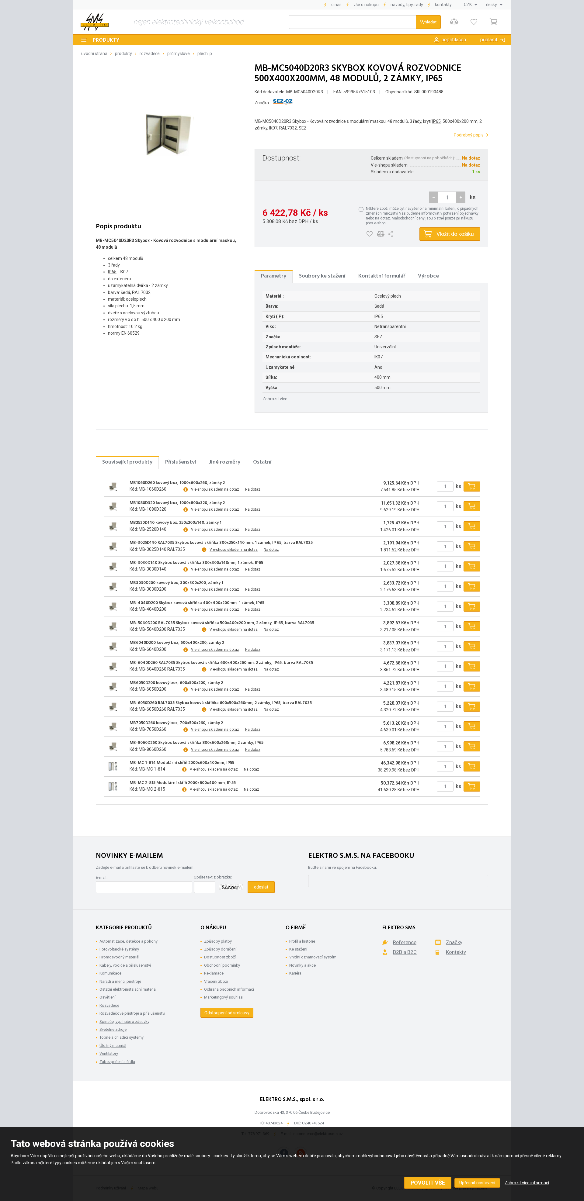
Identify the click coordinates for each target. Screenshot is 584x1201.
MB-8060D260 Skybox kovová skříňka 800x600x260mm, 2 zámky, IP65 (196, 743)
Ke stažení (298, 949)
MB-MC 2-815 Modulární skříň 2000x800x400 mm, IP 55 (183, 783)
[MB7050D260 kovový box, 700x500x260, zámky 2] (113, 726)
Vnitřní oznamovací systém (312, 957)
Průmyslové (178, 53)
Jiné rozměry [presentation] (224, 462)
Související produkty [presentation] (127, 462)
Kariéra (295, 973)
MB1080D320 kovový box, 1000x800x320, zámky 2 (177, 503)
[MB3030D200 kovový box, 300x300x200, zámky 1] (113, 586)
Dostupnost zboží (220, 957)
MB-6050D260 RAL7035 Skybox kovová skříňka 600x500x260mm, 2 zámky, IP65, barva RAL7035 (221, 703)
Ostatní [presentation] (262, 462)
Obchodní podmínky (222, 965)
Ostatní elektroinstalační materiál (128, 989)
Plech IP (204, 53)
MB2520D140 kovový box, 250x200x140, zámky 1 (175, 523)
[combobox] (470, 4)
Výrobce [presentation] (428, 276)
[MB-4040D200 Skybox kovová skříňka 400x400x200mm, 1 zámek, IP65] (113, 606)
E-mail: (101, 877)
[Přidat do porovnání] (381, 234)
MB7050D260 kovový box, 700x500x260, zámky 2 (176, 723)
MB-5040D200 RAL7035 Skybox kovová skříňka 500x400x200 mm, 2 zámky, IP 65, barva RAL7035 (222, 623)
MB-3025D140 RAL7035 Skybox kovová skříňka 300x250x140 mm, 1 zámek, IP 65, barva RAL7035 (221, 543)
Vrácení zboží (216, 981)
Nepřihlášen (454, 40)
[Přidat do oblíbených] (369, 234)
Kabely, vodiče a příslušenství (125, 965)
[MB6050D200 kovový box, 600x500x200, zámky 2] (113, 686)
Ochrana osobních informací (229, 989)
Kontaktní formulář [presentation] (381, 276)
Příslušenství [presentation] (180, 462)
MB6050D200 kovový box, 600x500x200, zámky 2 (176, 683)
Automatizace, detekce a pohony (128, 941)
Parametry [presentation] (273, 276)
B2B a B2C (405, 952)
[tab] (274, 276)
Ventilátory (108, 1053)
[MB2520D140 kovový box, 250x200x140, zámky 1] (113, 526)
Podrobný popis (469, 135)
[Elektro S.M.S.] (95, 22)
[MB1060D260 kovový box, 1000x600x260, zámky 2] (113, 486)
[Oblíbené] (474, 22)
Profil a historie (302, 941)
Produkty (106, 40)
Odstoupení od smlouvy (226, 1012)
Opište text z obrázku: (213, 877)
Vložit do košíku (455, 234)
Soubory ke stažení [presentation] (322, 276)
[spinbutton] (447, 197)
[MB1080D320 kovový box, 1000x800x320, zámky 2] (113, 506)
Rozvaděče (150, 53)
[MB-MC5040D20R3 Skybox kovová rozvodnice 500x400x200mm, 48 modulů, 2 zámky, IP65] (167, 136)
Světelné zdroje (113, 1029)
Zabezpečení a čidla (117, 1061)
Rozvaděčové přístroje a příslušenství (132, 1013)
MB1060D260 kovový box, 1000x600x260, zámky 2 (177, 483)
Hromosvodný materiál (119, 957)
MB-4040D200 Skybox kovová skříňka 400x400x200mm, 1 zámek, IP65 (197, 603)
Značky (454, 942)
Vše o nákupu (366, 4)
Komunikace (110, 973)
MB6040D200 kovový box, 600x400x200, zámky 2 (177, 643)
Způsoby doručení (220, 949)
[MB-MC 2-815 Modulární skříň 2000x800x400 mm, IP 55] (113, 786)
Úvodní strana (94, 53)
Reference (404, 942)
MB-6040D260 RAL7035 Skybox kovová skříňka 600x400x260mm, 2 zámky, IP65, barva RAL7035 (221, 663)
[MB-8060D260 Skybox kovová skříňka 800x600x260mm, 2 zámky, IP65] (113, 746)
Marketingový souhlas (223, 997)
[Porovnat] (454, 22)
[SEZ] (283, 102)
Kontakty (443, 4)
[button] (460, 197)
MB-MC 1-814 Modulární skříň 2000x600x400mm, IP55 (182, 763)
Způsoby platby (218, 941)
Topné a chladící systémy (121, 1037)
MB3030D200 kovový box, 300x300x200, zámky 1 (176, 583)
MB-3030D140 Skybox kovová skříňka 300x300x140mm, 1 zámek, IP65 (196, 563)
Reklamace (214, 973)
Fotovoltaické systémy (119, 949)
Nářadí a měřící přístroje (120, 981)
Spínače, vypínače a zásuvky (124, 1021)
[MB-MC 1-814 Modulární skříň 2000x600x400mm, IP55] (113, 767)
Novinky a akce (302, 965)
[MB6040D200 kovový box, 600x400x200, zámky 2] (113, 646)
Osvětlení (107, 997)
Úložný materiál (112, 1045)
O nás (336, 4)
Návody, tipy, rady (407, 4)
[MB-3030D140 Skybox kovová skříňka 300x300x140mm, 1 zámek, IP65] (113, 566)
